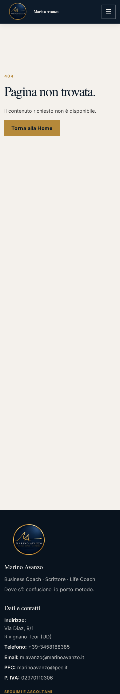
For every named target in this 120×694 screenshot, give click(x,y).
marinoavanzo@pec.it (42, 667)
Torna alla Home (32, 128)
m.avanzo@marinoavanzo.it (52, 657)
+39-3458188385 (49, 647)
